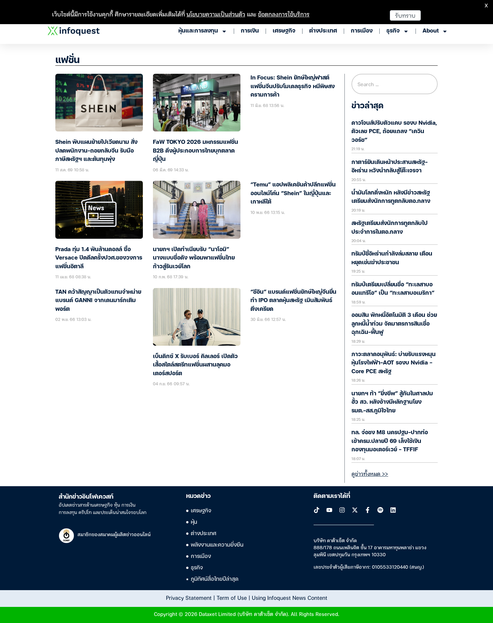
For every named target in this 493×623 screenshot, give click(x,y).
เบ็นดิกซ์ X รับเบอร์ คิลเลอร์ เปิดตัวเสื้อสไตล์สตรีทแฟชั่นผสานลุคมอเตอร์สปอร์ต (195, 365)
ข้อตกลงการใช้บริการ (284, 14)
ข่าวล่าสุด (367, 106)
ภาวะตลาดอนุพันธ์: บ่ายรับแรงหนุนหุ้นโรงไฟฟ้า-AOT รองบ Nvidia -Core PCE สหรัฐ (393, 363)
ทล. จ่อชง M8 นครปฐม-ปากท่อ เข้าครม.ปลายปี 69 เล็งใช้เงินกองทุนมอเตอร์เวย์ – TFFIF (389, 441)
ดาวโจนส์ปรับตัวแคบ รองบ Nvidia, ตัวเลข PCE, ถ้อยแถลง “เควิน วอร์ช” (394, 132)
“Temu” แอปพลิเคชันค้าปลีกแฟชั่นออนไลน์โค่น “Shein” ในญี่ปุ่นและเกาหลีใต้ (293, 193)
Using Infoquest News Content (289, 597)
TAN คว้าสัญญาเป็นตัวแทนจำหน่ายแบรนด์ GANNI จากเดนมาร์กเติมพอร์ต (98, 301)
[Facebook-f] (368, 510)
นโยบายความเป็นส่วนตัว (215, 14)
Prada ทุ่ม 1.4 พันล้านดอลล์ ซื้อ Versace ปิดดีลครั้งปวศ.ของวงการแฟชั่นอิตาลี (98, 258)
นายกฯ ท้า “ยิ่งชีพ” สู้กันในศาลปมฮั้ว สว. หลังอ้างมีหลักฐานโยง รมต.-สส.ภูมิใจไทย (392, 402)
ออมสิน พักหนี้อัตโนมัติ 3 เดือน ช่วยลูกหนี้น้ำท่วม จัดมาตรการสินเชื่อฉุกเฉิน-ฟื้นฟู (394, 324)
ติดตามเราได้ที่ (332, 496)
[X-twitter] (355, 510)
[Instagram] (342, 510)
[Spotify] (380, 510)
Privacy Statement (189, 597)
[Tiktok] (317, 510)
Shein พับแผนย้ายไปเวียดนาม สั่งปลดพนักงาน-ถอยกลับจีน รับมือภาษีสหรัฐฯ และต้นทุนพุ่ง (96, 151)
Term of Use (232, 597)
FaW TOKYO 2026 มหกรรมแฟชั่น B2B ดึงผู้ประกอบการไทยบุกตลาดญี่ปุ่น (195, 151)
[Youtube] (329, 510)
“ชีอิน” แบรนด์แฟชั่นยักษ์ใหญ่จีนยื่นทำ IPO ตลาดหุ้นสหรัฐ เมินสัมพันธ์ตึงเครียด (293, 301)
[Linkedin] (393, 510)
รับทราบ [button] (405, 15)
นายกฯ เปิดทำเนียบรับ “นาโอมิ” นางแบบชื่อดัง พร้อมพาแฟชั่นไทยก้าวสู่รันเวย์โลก (194, 258)
